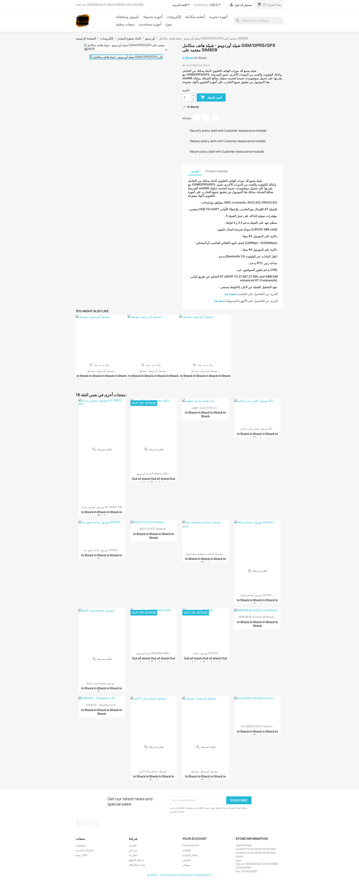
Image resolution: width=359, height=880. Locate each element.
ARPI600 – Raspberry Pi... (102, 705)
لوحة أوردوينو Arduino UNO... (153, 473)
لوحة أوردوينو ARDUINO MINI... (153, 653)
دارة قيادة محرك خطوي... (205, 407)
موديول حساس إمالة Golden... (257, 595)
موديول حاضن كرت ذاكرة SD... (257, 428)
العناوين (186, 860)
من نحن (133, 850)
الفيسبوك (80, 822)
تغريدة (206, 117)
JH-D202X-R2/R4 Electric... (257, 726)
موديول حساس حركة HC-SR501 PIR (101, 507)
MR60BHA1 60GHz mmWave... (257, 617)
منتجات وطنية (125, 24)
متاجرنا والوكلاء (137, 865)
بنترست (215, 117)
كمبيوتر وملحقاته (127, 16)
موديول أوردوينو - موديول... (101, 370)
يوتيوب (88, 822)
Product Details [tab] (216, 171)
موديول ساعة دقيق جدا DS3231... (101, 550)
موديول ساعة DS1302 (205, 653)
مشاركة (196, 117)
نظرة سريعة (99, 365)
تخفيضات (81, 845)
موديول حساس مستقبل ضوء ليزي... (205, 553)
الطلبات (186, 850)
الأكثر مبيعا (81, 855)
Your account (194, 839)
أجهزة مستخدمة (150, 24)
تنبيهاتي (186, 865)
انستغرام (96, 822)
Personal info (190, 845)
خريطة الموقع (136, 860)
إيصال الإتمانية (189, 855)
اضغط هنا (231, 294)
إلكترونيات (174, 16)
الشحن (132, 845)
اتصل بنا (133, 855)
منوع (169, 24)
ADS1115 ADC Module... (153, 529)
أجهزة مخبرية (218, 16)
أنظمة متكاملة (195, 16)
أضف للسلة (211, 97)
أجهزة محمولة (152, 16)
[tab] (234, 169)
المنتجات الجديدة (84, 850)
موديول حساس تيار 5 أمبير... (153, 771)
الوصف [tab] (195, 171)
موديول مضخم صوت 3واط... (101, 683)
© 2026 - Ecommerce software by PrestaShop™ (179, 875)
